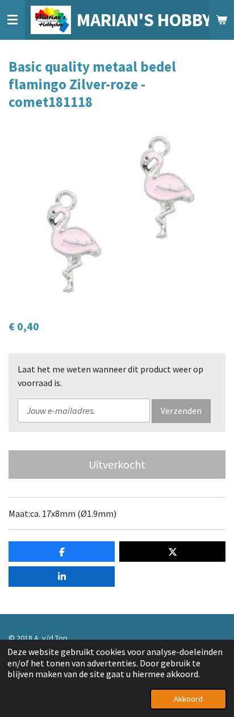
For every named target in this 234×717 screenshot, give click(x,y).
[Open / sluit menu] (12, 20)
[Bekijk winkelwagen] (221, 20)
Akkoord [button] (188, 699)
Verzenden (181, 410)
